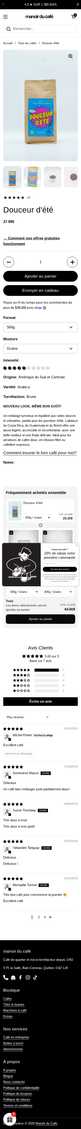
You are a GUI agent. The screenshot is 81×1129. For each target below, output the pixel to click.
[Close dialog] (76, 545)
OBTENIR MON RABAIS (59, 569)
